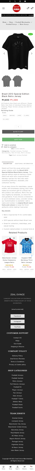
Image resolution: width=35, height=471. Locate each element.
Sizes (4, 112)
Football (24, 155)
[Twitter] (15, 1)
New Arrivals (16, 152)
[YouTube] (25, 1)
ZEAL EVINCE (17, 294)
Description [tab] (7, 163)
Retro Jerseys (24, 24)
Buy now (19, 139)
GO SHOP (30, 15)
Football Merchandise (23, 22)
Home (5, 22)
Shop (11, 22)
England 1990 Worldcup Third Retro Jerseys (26, 260)
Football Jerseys (11, 24)
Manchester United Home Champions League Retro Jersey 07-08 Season (9, 262)
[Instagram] (20, 1)
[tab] (8, 163)
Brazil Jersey (17, 155)
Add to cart (19, 131)
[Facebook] (10, 1)
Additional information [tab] (24, 163)
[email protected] (17, 309)
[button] (2, 15)
